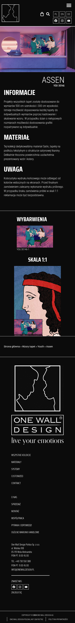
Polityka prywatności (58, 619)
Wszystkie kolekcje (21, 455)
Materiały (16, 462)
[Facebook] (56, 21)
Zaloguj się (16, 592)
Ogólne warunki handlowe (25, 532)
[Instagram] (62, 21)
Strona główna (12, 346)
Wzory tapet (28, 346)
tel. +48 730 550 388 (21, 561)
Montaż (15, 511)
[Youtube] (69, 21)
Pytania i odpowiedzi (21, 525)
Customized (17, 476)
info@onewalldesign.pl (22, 570)
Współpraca (17, 518)
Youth (41, 346)
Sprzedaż (16, 504)
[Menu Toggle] (69, 5)
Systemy (15, 469)
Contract (16, 483)
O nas (14, 497)
